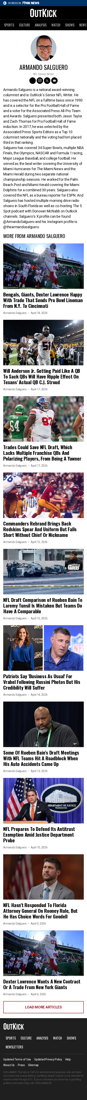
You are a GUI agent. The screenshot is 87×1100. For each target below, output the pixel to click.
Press (21, 1065)
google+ (32, 80)
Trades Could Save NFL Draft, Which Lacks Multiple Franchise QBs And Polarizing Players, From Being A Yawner (42, 452)
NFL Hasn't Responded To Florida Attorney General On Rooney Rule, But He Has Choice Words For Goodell (40, 910)
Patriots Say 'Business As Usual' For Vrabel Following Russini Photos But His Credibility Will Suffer (41, 681)
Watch (55, 25)
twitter (47, 80)
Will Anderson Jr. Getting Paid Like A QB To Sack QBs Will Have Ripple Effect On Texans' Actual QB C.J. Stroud (41, 376)
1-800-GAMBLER (43, 1083)
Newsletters (14, 1047)
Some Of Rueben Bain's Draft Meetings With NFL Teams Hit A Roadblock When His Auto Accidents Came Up (41, 758)
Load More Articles (43, 1007)
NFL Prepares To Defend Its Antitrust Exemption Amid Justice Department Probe (39, 834)
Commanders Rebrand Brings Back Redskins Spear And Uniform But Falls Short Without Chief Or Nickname (40, 529)
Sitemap (33, 1065)
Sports (9, 25)
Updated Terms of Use (17, 1059)
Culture (24, 25)
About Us (9, 1065)
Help (68, 1059)
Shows (69, 25)
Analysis (41, 25)
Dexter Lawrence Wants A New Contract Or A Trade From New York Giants (41, 984)
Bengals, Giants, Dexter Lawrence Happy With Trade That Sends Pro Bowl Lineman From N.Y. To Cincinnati (43, 300)
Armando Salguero (15, 313)
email (54, 80)
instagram (40, 80)
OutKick (43, 13)
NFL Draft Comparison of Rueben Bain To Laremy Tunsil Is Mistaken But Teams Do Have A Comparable (42, 605)
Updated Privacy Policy (48, 1059)
